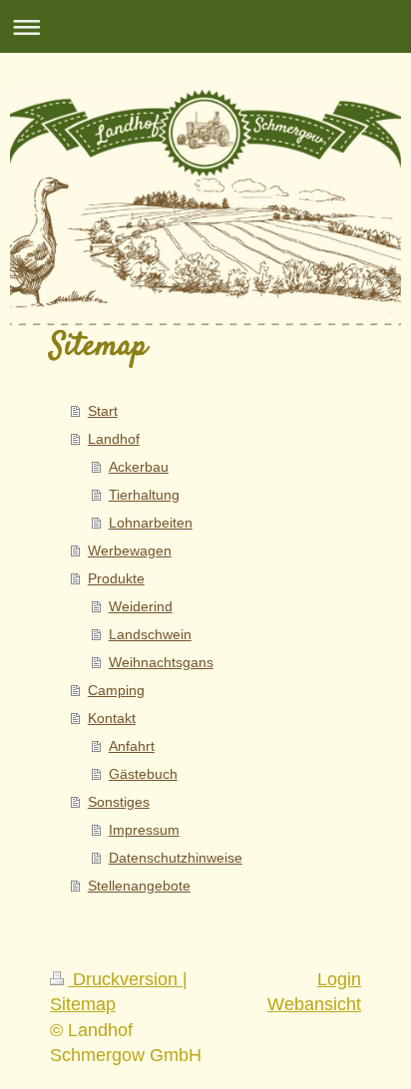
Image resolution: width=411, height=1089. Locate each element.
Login (339, 979)
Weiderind (141, 606)
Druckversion (125, 979)
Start (103, 411)
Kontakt (112, 718)
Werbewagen (130, 550)
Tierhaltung (144, 495)
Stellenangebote (139, 886)
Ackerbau (139, 467)
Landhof (114, 439)
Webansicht (314, 1004)
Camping (116, 690)
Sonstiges (119, 802)
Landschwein (150, 634)
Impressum (144, 830)
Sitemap (83, 1004)
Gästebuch (143, 774)
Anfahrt (132, 746)
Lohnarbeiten (151, 523)
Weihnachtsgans (161, 662)
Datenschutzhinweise (175, 858)
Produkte (116, 578)
